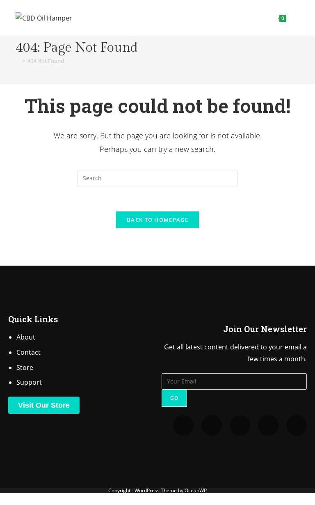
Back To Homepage (157, 219)
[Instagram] (211, 425)
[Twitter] (183, 425)
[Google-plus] (296, 425)
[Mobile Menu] (293, 18)
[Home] (18, 60)
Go (174, 398)
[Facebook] (268, 425)
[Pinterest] (240, 425)
